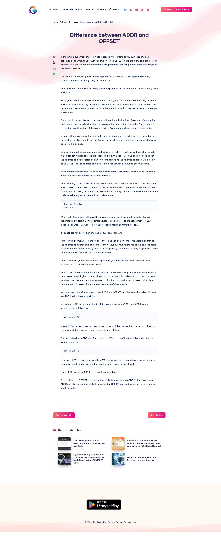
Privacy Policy (115, 522)
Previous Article (64, 415)
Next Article (156, 415)
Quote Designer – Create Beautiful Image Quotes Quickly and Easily (89, 443)
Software (73, 22)
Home (55, 22)
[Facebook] (125, 9)
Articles (53, 9)
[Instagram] (137, 9)
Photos (89, 9)
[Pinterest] (142, 9)
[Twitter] (131, 9)
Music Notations (72, 9)
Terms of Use (130, 522)
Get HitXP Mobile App (178, 9)
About (100, 9)
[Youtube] (148, 9)
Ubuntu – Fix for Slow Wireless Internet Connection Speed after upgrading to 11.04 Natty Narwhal (144, 443)
